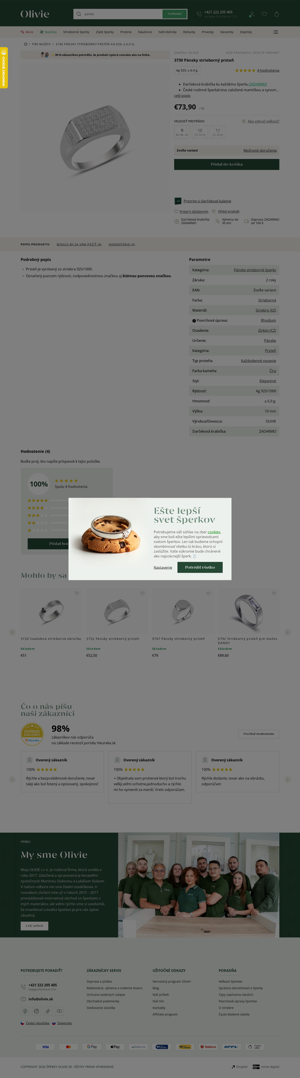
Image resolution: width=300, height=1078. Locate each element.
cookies (214, 532)
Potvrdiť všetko (200, 567)
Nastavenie (163, 567)
